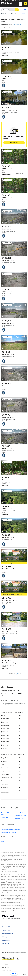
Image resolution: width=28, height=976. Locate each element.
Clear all (23, 14)
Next (18, 673)
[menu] (25, 3)
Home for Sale (4, 817)
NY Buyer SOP (6, 947)
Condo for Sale (4, 820)
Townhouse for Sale (19, 812)
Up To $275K (5, 14)
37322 (2, 841)
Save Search (23, 9)
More (12, 14)
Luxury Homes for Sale (20, 815)
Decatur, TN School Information (8, 832)
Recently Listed (9, 27)
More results (16, 24)
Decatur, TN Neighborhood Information (10, 829)
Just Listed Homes (19, 818)
